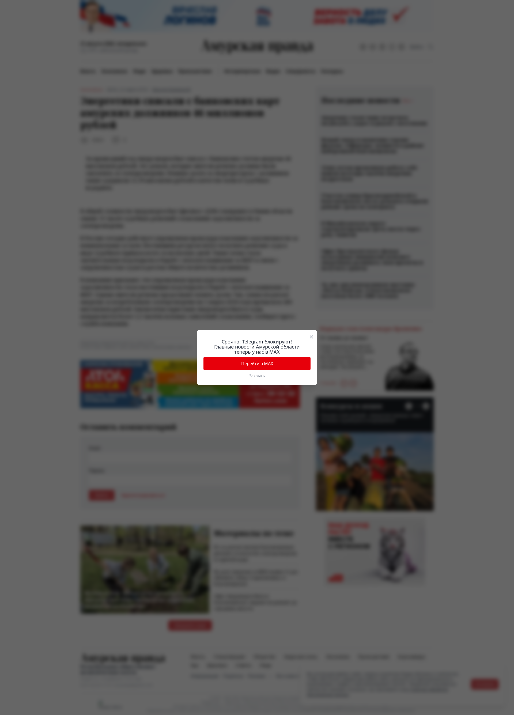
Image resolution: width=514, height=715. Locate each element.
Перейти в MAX (257, 363)
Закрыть (257, 375)
